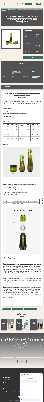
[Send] (41, 400)
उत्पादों (11, 3)
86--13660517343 (8, 379)
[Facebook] (40, 1)
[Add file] (21, 400)
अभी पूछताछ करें (28, 3)
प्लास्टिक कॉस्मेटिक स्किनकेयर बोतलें (12, 10)
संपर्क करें (21, 3)
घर (7, 3)
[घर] (2, 10)
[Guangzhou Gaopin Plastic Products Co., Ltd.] (4, 4)
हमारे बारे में (16, 3)
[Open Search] (34, 4)
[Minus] (41, 374)
